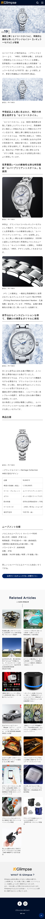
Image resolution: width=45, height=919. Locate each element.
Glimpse (8, 3)
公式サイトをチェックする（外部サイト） (22, 576)
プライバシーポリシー (22, 910)
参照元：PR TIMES (8, 219)
